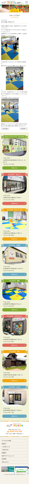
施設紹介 (4, 443)
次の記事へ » (24, 128)
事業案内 (4, 453)
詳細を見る (14, 168)
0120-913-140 (16, 431)
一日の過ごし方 (6, 446)
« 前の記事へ (5, 128)
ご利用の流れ (5, 450)
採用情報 (4, 459)
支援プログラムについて (8, 456)
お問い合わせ (5, 462)
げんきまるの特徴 (6, 440)
